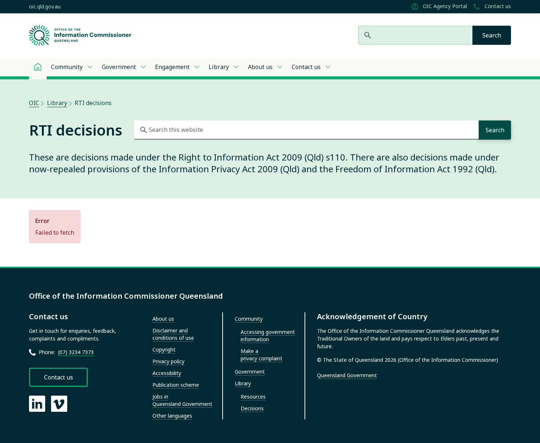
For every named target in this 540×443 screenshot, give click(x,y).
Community (67, 67)
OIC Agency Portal (444, 6)
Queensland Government (347, 375)
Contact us (497, 6)
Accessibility (166, 373)
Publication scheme (175, 384)
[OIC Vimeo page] (59, 404)
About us (260, 67)
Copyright (164, 349)
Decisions (252, 408)
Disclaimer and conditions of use (173, 334)
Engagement (172, 67)
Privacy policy (168, 361)
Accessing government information (268, 335)
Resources (253, 396)
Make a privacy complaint (261, 354)
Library (219, 67)
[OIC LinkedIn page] (37, 404)
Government (119, 67)
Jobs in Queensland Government (182, 400)
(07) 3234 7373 (76, 352)
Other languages (172, 415)
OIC (34, 103)
